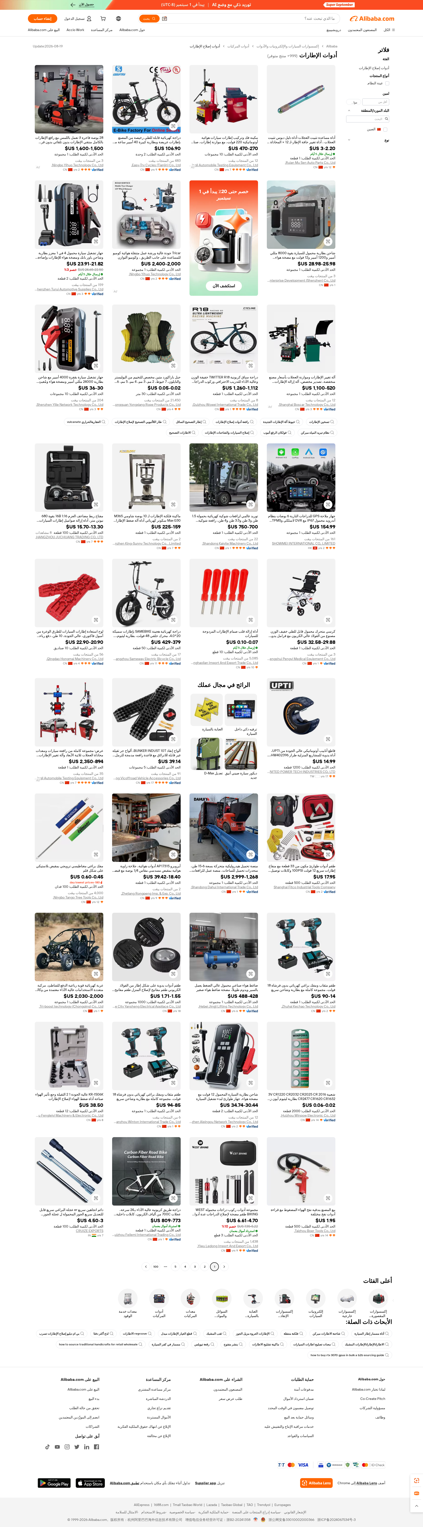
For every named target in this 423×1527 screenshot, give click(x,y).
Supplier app (205, 1483)
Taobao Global (231, 1505)
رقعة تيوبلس (202, 1344)
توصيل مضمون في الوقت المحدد (291, 1408)
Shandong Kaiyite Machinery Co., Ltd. (230, 543)
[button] (164, 19)
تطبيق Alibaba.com (124, 1483)
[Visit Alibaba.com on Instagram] (67, 1447)
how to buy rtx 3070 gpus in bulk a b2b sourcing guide (347, 1355)
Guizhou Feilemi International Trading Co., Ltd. (146, 1235)
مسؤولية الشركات (372, 1408)
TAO (250, 1505)
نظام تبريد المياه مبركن (315, 432)
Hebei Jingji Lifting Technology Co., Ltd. (228, 1006)
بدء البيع (94, 1399)
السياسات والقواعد (300, 1436)
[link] (416, 1480)
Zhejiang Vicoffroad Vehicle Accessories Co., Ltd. (146, 778)
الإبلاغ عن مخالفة (159, 1436)
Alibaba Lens (366, 1483)
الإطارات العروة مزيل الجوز (253, 1333)
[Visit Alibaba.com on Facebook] (96, 1447)
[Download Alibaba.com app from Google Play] (54, 1483)
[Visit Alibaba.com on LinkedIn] (87, 1447)
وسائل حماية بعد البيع (299, 1417)
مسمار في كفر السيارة (166, 1344)
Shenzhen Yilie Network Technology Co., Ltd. (69, 404)
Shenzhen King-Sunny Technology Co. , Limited (146, 543)
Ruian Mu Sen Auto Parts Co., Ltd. (310, 163)
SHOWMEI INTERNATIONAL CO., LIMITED (303, 543)
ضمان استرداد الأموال (298, 1399)
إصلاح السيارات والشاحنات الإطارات (227, 432)
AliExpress (142, 1505)
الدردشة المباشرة (158, 1399)
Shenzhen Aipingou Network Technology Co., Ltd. (223, 1122)
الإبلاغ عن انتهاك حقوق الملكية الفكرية (144, 1426)
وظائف (380, 1417)
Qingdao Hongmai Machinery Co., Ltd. (74, 659)
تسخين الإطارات (319, 422)
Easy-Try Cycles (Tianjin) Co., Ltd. (156, 165)
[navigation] (367, 657)
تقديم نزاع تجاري (159, 1408)
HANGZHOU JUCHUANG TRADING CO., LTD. (69, 537)
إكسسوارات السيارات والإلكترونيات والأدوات (288, 46)
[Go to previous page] (224, 1266)
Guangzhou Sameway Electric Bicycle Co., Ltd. (146, 659)
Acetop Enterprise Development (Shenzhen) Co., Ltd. (301, 280)
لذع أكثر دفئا (101, 1333)
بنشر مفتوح (231, 1344)
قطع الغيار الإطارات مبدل (176, 1333)
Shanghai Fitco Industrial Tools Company (304, 887)
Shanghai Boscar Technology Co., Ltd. (306, 404)
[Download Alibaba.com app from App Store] (90, 1483)
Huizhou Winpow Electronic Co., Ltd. (308, 1115)
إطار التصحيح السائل (188, 422)
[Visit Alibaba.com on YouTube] (57, 1447)
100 (155, 1266)
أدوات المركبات (238, 46)
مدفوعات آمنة (304, 1389)
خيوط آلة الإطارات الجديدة (279, 422)
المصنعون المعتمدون (227, 1389)
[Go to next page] (145, 1266)
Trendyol (263, 1505)
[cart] (102, 19)
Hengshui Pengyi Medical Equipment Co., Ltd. (301, 659)
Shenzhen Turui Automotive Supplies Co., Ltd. (69, 289)
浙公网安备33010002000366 (291, 1520)
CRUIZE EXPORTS (89, 1231)
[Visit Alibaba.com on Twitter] (77, 1447)
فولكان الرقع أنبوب (275, 432)
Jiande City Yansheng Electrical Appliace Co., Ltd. (146, 1006)
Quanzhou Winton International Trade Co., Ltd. (146, 1122)
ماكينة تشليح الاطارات (265, 1344)
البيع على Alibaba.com (83, 1389)
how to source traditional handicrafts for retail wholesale (98, 1344)
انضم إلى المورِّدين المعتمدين (79, 1417)
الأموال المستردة (159, 1417)
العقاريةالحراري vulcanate (84, 422)
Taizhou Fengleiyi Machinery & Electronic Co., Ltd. (69, 1115)
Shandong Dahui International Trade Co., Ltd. (224, 887)
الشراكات (92, 1426)
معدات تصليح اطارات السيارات (312, 1344)
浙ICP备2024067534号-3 (336, 1520)
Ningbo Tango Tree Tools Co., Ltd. (78, 897)
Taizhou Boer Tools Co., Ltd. (314, 1231)
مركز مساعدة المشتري (154, 1389)
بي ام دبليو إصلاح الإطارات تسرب (59, 1333)
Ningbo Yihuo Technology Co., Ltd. (77, 165)
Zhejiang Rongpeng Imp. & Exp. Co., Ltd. (151, 893)
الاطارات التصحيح (180, 432)
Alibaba (331, 46)
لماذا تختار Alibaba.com (368, 1389)
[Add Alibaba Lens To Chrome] (316, 1483)
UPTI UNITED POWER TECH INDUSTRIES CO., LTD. (301, 772)
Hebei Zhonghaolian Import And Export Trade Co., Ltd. (223, 663)
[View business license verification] (255, 1519)
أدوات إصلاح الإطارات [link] (205, 46)
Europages (282, 1505)
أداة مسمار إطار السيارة (369, 1333)
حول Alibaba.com (371, 1379)
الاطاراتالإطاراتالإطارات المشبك (364, 1344)
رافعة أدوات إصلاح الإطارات (232, 422)
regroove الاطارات (135, 1333)
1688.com (161, 1505)
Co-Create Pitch (372, 1399)
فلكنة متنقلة (291, 1333)
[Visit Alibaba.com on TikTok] (47, 1447)
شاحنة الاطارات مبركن (326, 1333)
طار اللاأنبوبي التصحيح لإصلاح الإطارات (138, 422)
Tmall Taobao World (187, 1505)
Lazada (211, 1505)
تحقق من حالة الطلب (84, 1408)
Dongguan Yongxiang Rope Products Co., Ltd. (146, 404)
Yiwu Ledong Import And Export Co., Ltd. (227, 1246)
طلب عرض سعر (230, 1399)
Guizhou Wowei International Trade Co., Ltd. (225, 404)
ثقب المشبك (214, 1333)
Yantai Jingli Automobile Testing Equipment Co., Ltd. (223, 165)
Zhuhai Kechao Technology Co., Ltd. (308, 1006)
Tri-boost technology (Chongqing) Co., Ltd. (71, 1006)
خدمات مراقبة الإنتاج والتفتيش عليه (289, 1426)
